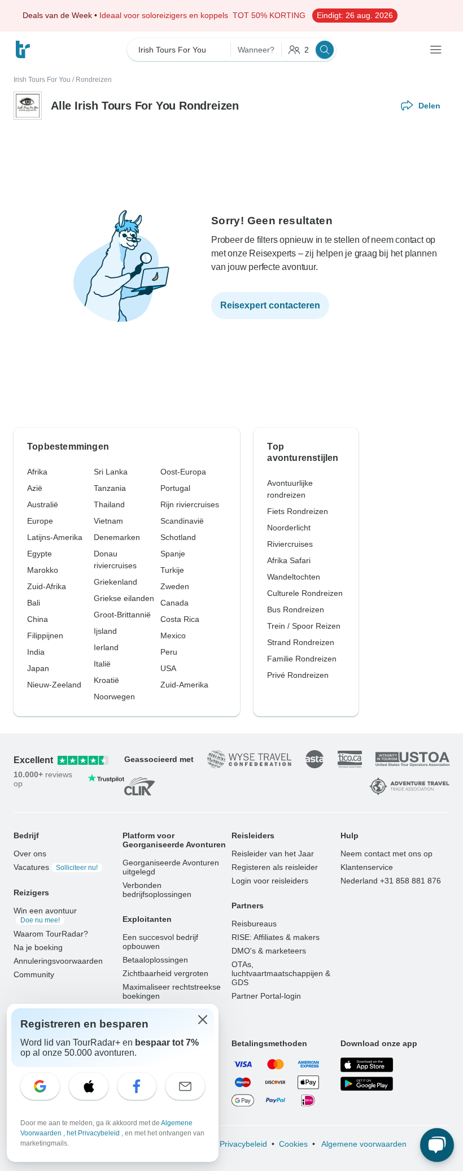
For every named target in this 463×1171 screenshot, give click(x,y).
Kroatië (106, 680)
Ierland (106, 647)
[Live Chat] (437, 1145)
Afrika (37, 471)
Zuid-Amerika (184, 684)
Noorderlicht (289, 527)
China (37, 619)
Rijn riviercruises (189, 504)
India (36, 651)
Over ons (30, 853)
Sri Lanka (111, 471)
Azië (34, 488)
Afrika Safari (289, 560)
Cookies (293, 1143)
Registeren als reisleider (274, 867)
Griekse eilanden (124, 598)
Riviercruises (290, 544)
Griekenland (115, 581)
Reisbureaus (254, 923)
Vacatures (56, 867)
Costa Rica (179, 619)
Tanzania (110, 488)
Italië (102, 663)
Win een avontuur (45, 915)
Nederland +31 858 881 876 (390, 880)
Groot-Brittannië (122, 614)
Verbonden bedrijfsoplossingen (157, 890)
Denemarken (117, 537)
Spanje (172, 553)
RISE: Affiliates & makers (275, 937)
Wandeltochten (293, 576)
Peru (168, 651)
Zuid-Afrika (46, 586)
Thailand (109, 504)
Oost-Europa (183, 471)
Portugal (175, 488)
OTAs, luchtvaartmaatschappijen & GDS (280, 973)
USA (168, 668)
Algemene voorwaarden (363, 1143)
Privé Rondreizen (298, 675)
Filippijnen (45, 635)
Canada (174, 602)
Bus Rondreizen (295, 609)
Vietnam (108, 520)
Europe (40, 520)
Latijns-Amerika (54, 537)
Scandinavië (182, 520)
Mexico (173, 635)
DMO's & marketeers (268, 950)
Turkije (172, 569)
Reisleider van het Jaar (272, 853)
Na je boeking (38, 947)
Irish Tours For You (42, 80)
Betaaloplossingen (155, 959)
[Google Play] (366, 1084)
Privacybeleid (243, 1143)
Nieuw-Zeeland (54, 684)
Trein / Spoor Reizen (303, 625)
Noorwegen (114, 696)
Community (34, 974)
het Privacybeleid (94, 1133)
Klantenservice (366, 867)
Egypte (39, 553)
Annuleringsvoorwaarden (58, 960)
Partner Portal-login (266, 995)
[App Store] (366, 1064)
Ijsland (105, 630)
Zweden (174, 586)
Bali (33, 602)
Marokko (42, 569)
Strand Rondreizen (300, 642)
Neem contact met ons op (386, 853)
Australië (42, 504)
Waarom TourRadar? (51, 933)
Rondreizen (94, 80)
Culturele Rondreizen (305, 593)
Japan (38, 668)
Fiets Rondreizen (297, 511)
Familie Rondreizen (302, 658)
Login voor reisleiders (269, 880)
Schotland (178, 537)
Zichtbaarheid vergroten (165, 973)
